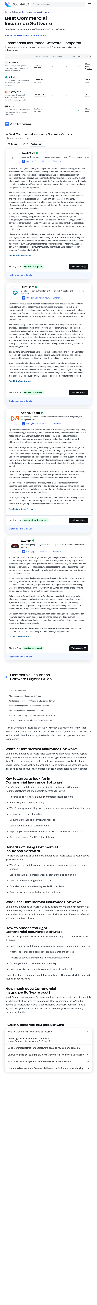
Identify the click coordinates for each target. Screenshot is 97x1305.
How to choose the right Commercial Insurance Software (32, 715)
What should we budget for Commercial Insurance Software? (40, 1061)
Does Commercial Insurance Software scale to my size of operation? (44, 1048)
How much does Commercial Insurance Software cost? (31, 720)
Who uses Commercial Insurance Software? (26, 711)
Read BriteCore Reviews (20, 381)
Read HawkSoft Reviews (20, 255)
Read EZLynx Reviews (19, 637)
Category (43, 161)
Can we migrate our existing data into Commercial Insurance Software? (46, 1055)
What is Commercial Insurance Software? (25, 696)
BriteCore (27, 287)
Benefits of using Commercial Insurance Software (29, 706)
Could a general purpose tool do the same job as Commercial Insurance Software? (30, 1039)
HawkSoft (28, 153)
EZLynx (26, 540)
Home (7, 12)
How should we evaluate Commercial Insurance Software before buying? (46, 1068)
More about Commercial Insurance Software (24, 35)
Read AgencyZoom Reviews (22, 509)
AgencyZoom (30, 412)
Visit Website (77, 267)
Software (16, 12)
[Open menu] (89, 4)
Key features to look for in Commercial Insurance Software (32, 701)
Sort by (24, 144)
